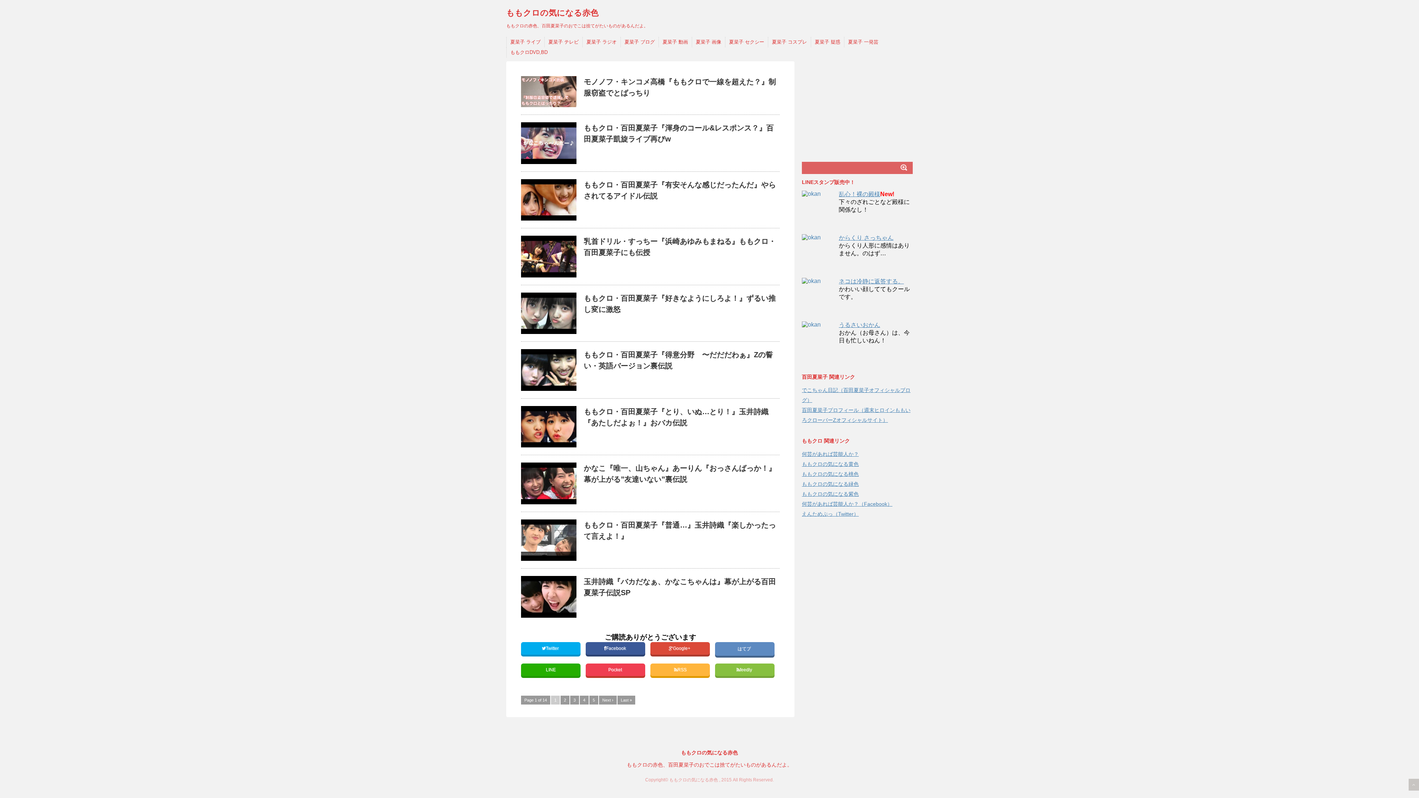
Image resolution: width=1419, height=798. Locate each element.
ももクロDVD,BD (529, 52)
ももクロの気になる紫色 (830, 494)
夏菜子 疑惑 (827, 42)
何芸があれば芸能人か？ (830, 454)
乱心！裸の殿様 (859, 194)
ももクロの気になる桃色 (830, 474)
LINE (551, 669)
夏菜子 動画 (675, 42)
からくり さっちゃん (866, 238)
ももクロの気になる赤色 (552, 12)
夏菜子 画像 (708, 42)
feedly (746, 669)
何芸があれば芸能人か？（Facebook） (847, 504)
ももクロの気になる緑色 (830, 484)
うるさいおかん (859, 325)
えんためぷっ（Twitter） (830, 514)
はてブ (745, 648)
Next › (607, 700)
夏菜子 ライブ (525, 42)
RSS (682, 669)
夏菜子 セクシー (746, 42)
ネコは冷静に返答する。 (871, 281)
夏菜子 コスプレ (789, 42)
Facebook (616, 648)
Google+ (682, 648)
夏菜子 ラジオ (601, 42)
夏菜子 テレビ (563, 42)
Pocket (615, 669)
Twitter (553, 648)
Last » (626, 700)
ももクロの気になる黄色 (830, 464)
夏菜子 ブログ (640, 42)
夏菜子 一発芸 (863, 42)
